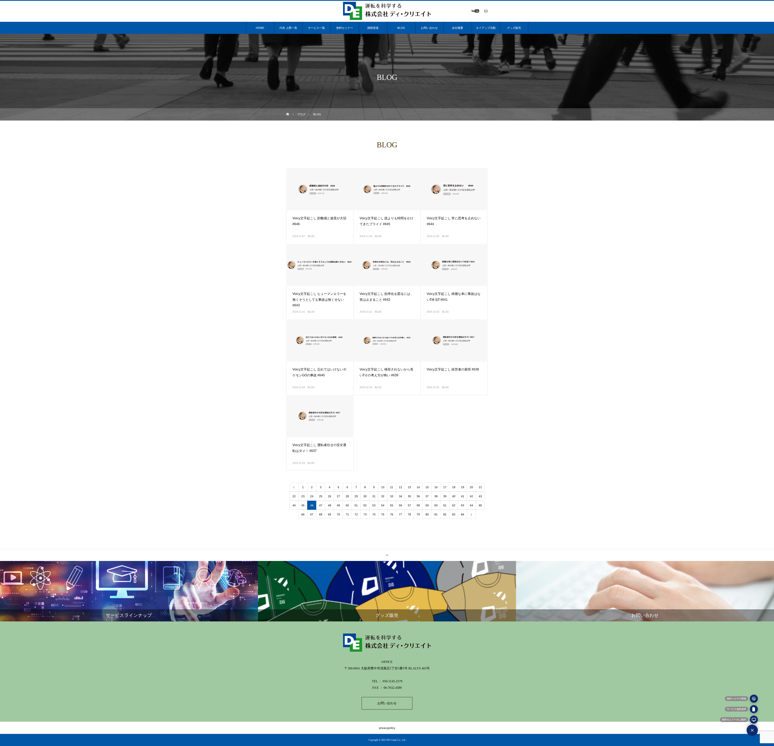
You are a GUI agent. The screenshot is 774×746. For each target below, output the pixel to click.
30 (365, 496)
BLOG (401, 27)
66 (303, 514)
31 (374, 496)
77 (400, 514)
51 (356, 505)
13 (409, 487)
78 (409, 514)
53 (374, 505)
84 (462, 514)
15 (427, 487)
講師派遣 (373, 27)
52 (365, 505)
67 (311, 514)
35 (409, 496)
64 (471, 505)
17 (444, 487)
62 (453, 505)
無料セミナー (344, 27)
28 (347, 496)
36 (418, 496)
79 (418, 514)
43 (480, 496)
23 (303, 496)
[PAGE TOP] (387, 555)
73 (365, 514)
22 (294, 496)
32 (382, 496)
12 (400, 487)
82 (444, 514)
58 (418, 505)
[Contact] (486, 11)
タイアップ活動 (486, 27)
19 (462, 487)
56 (400, 505)
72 (356, 514)
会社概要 (457, 27)
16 (436, 487)
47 (320, 505)
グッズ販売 (514, 27)
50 (347, 505)
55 (391, 505)
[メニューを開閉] (752, 730)
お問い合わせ (429, 27)
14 (418, 487)
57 (409, 505)
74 (374, 514)
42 (471, 496)
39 (444, 496)
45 (303, 505)
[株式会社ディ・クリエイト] (387, 11)
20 (471, 487)
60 (436, 505)
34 (400, 496)
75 (382, 514)
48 (329, 505)
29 (356, 496)
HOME (260, 27)
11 (391, 487)
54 (382, 505)
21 (480, 487)
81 (436, 514)
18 (453, 487)
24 (311, 496)
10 (382, 487)
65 (480, 505)
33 (391, 496)
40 (453, 496)
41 (462, 496)
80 (427, 514)
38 (436, 496)
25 (320, 496)
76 (391, 514)
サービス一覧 (316, 27)
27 (338, 496)
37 (427, 496)
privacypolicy (387, 727)
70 (338, 514)
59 (427, 505)
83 (453, 514)
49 (338, 505)
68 (320, 514)
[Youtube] (475, 11)
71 (347, 514)
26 (329, 496)
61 (444, 505)
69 (329, 514)
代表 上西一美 (288, 27)
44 (294, 505)
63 (462, 505)
